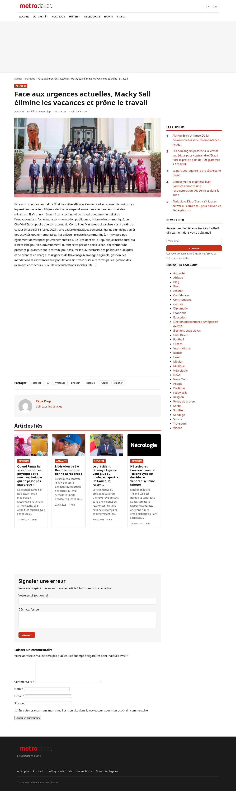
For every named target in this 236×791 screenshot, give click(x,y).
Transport (179, 423)
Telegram (91, 382)
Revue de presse (184, 401)
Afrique (178, 277)
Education (179, 317)
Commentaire (24, 682)
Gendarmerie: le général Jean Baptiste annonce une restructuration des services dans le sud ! (196, 188)
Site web (19, 703)
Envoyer (26, 634)
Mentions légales (107, 771)
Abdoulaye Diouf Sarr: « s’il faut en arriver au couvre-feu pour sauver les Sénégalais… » (197, 206)
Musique (179, 366)
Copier (104, 383)
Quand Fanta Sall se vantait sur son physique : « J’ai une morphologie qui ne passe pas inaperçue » (30, 475)
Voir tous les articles (49, 406)
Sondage (179, 415)
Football (178, 339)
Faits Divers (180, 335)
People (177, 384)
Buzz (176, 286)
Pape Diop (45, 111)
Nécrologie (180, 370)
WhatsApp (60, 382)
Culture (178, 304)
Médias (178, 361)
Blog (176, 282)
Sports (177, 419)
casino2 (178, 291)
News (177, 375)
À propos (23, 771)
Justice (177, 353)
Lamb (177, 357)
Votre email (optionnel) (33, 595)
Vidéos (177, 428)
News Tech (180, 379)
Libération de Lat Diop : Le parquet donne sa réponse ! (68, 470)
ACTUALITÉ (39, 16)
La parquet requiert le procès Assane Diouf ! (197, 173)
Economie (179, 313)
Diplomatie (180, 308)
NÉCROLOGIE (92, 16)
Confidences (181, 295)
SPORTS (108, 16)
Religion (178, 397)
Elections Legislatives (187, 330)
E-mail (19, 696)
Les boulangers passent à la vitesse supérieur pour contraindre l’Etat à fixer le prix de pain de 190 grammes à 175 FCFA (196, 157)
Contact (38, 771)
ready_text (180, 393)
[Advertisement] (118, 47)
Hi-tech (178, 344)
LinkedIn (75, 382)
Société (178, 410)
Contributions (182, 300)
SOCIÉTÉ (74, 16)
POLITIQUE (58, 16)
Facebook (36, 382)
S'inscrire (194, 248)
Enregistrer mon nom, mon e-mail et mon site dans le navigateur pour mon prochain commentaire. (83, 710)
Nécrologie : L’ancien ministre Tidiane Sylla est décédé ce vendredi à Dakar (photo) (142, 475)
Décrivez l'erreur (29, 609)
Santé (177, 406)
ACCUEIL (24, 16)
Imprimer (118, 383)
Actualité (24, 461)
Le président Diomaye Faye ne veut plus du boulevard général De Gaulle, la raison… (106, 475)
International (181, 348)
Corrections (84, 771)
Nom (18, 689)
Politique (21, 86)
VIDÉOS (121, 16)
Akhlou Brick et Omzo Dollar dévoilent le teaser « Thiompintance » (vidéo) (197, 140)
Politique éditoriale (60, 771)
